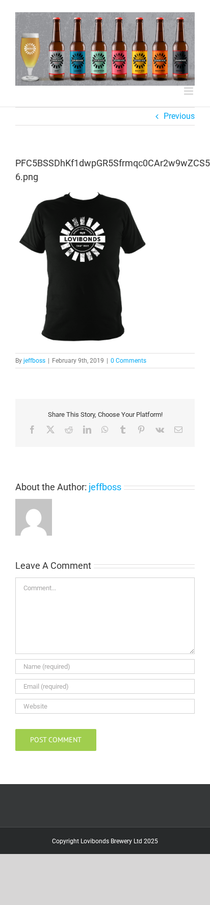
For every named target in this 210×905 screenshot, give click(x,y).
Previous (179, 116)
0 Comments (128, 360)
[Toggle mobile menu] (189, 91)
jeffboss (34, 360)
